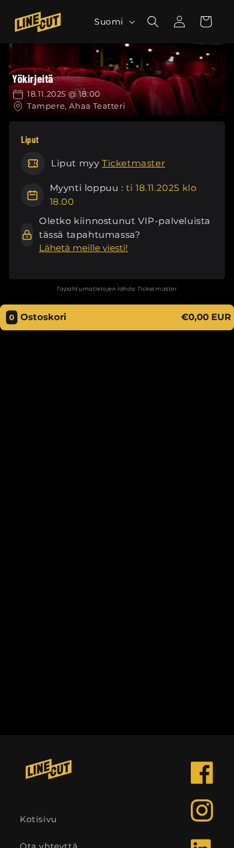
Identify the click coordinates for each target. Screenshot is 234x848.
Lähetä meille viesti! (83, 247)
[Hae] (153, 21)
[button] (206, 21)
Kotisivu (38, 819)
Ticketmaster (133, 163)
